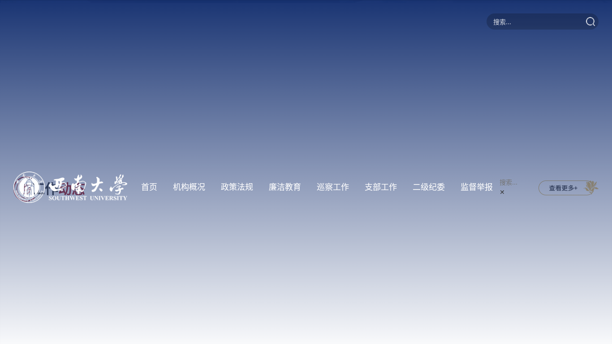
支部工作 (381, 187)
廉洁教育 (285, 187)
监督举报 (477, 187)
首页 (149, 187)
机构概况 (189, 187)
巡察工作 (333, 187)
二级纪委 (429, 187)
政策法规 (237, 187)
